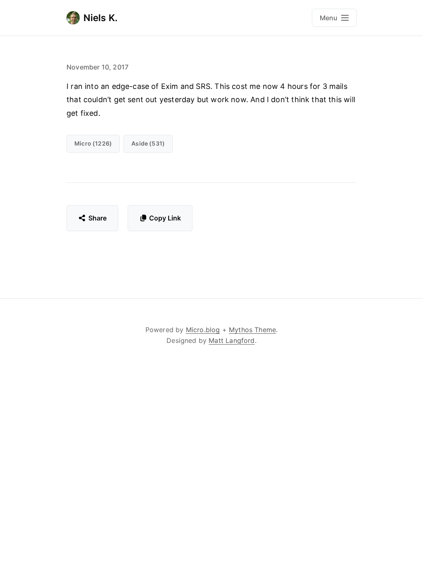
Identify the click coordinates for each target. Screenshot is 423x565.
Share (97, 218)
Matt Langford (231, 340)
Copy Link (165, 218)
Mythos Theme (252, 330)
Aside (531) (148, 143)
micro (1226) (93, 143)
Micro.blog (203, 330)
